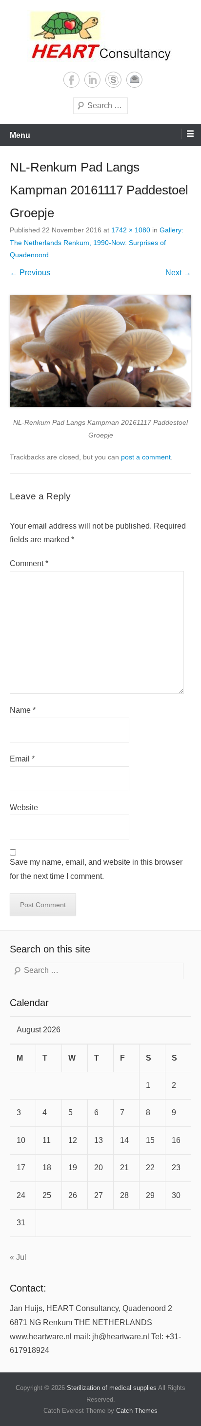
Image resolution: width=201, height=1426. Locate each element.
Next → (178, 272)
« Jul (18, 1257)
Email (134, 80)
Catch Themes (137, 1410)
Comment (29, 563)
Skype (113, 80)
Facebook (71, 80)
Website (24, 807)
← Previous (30, 272)
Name (23, 710)
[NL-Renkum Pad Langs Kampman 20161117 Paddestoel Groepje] (100, 351)
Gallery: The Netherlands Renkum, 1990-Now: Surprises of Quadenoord (96, 242)
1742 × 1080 (130, 230)
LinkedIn (92, 80)
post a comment (146, 457)
